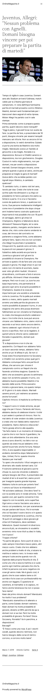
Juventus (12, 655)
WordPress (26, 689)
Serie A (35, 650)
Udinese (20, 655)
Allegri (5, 655)
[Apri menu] (41, 4)
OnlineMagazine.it (10, 4)
